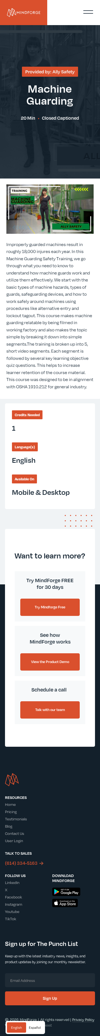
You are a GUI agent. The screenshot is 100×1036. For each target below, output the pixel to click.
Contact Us (14, 833)
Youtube (12, 911)
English (16, 1027)
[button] (88, 12)
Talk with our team (50, 709)
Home (10, 804)
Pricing (11, 811)
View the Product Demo (50, 661)
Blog (8, 826)
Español (35, 1027)
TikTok (10, 918)
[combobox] (16, 1027)
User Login (14, 840)
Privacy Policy (83, 1019)
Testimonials (16, 818)
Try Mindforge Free (50, 607)
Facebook (13, 897)
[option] (35, 1027)
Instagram (13, 904)
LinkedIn (12, 882)
